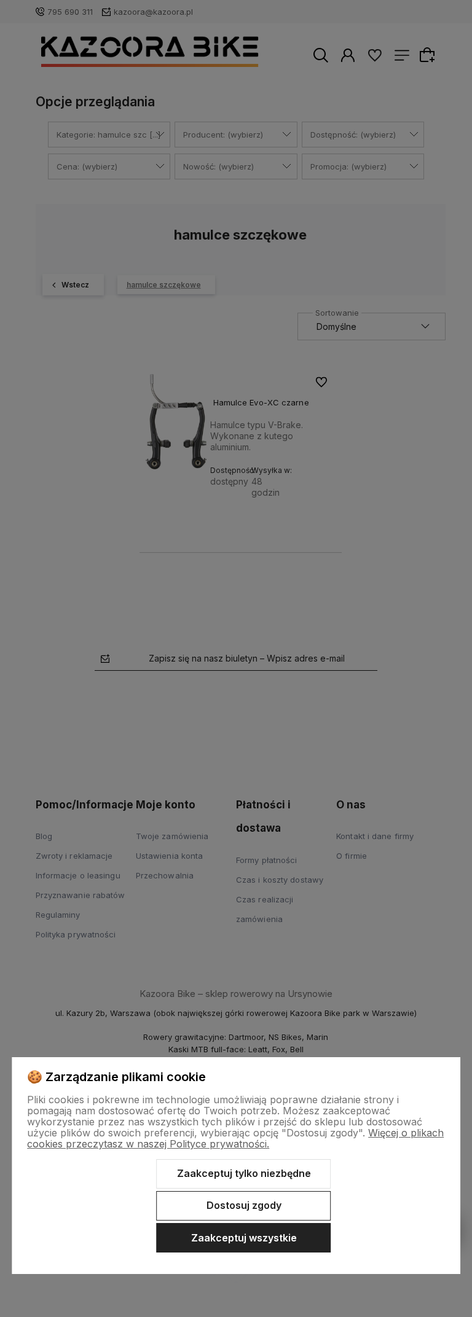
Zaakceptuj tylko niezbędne (244, 1173)
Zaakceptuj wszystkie (244, 1238)
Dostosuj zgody (243, 1205)
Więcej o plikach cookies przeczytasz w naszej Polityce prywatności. (235, 1138)
